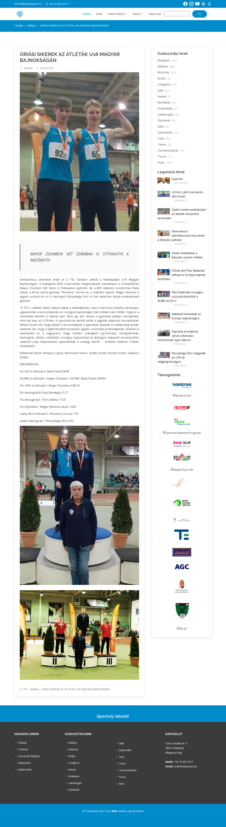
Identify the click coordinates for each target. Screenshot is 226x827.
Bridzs (163, 78)
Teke (163, 138)
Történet (23, 749)
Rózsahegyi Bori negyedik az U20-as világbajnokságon (181, 357)
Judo (163, 90)
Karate (164, 96)
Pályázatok (24, 763)
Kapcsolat (155, 14)
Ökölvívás (166, 120)
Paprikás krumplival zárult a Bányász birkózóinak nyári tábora (177, 336)
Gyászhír (177, 179)
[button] (114, 14)
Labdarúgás (168, 114)
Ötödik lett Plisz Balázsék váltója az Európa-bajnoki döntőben (181, 275)
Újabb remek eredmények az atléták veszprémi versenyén (181, 214)
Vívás (164, 162)
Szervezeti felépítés (29, 756)
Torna (164, 156)
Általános (167, 60)
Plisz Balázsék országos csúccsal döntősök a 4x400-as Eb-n (180, 296)
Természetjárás (170, 150)
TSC (25, 689)
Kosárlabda (167, 108)
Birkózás (167, 72)
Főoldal (86, 14)
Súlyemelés (167, 132)
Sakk (162, 126)
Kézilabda (166, 102)
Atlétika (28, 68)
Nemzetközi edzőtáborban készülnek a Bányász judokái (181, 235)
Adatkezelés (25, 769)
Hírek (99, 14)
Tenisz (164, 144)
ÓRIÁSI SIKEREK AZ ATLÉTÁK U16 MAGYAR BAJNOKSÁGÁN (75, 689)
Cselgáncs (167, 84)
